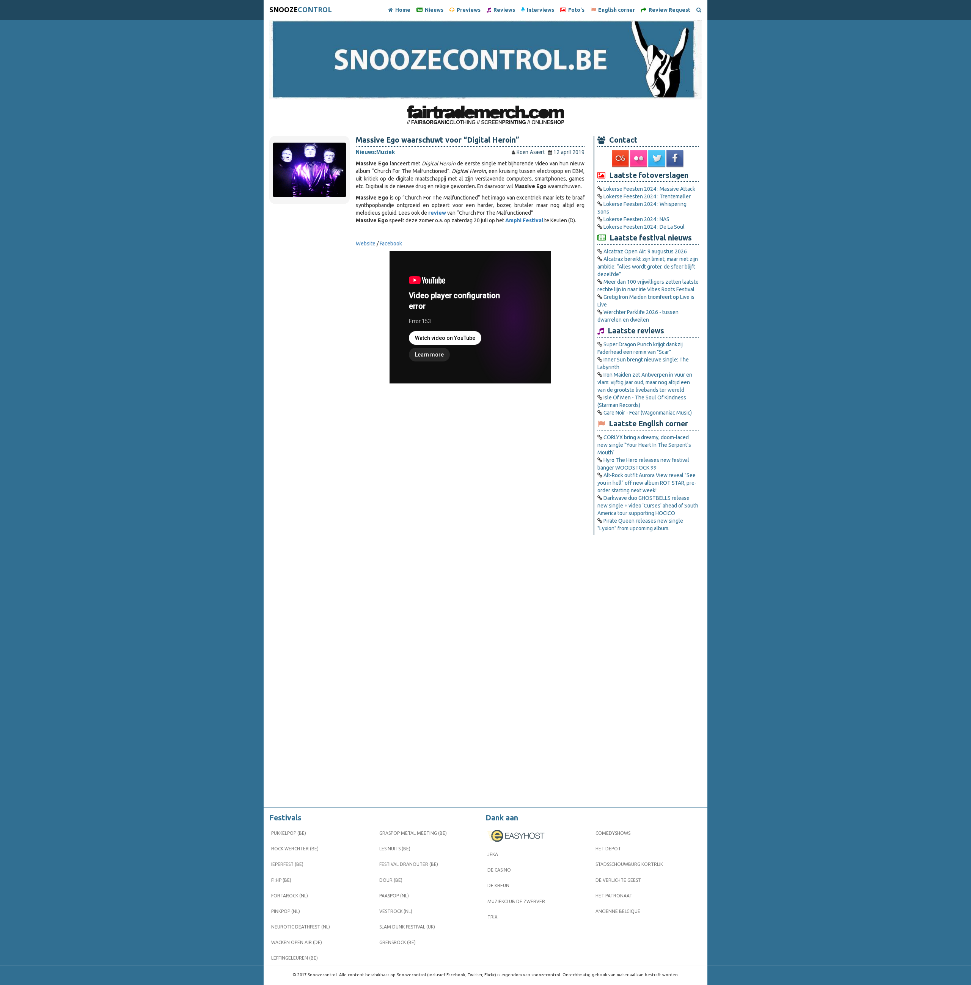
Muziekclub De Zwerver (516, 901)
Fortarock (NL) (289, 895)
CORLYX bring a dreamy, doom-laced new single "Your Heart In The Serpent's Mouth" (644, 445)
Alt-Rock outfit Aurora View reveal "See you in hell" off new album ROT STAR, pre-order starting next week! (646, 482)
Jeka (492, 854)
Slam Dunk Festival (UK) (407, 926)
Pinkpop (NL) (285, 911)
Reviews (503, 10)
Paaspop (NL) (394, 895)
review (437, 213)
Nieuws (433, 10)
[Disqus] (470, 499)
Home (401, 10)
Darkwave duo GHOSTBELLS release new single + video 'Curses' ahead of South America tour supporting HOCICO (647, 505)
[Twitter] (657, 159)
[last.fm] (621, 159)
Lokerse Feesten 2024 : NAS (636, 219)
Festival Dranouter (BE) (408, 864)
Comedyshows (612, 833)
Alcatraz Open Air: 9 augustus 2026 (645, 251)
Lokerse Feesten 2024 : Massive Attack (649, 189)
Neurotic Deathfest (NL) (300, 926)
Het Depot (608, 848)
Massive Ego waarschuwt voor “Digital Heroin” (437, 140)
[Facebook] (675, 159)
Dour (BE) (390, 880)
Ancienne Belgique (617, 911)
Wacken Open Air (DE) (296, 942)
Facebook (391, 243)
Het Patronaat (613, 895)
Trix (492, 916)
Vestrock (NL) (395, 911)
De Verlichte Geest (618, 880)
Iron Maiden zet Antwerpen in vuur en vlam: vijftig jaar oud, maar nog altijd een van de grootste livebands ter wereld (644, 382)
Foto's (575, 10)
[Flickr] (639, 159)
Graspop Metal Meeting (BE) (413, 833)
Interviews (539, 10)
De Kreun (498, 885)
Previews (467, 10)
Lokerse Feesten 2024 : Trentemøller (647, 196)
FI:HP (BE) (281, 880)
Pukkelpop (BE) (288, 833)
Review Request (668, 10)
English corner (615, 10)
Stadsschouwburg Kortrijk (629, 864)
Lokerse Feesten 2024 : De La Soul (644, 227)
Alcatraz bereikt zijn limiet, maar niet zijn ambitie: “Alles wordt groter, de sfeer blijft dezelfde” (647, 266)
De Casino (499, 869)
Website (366, 243)
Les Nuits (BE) (394, 848)
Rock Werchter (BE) (295, 848)
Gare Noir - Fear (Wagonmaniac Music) (647, 413)
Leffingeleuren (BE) (294, 957)
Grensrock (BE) (397, 942)
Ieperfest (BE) (287, 864)
